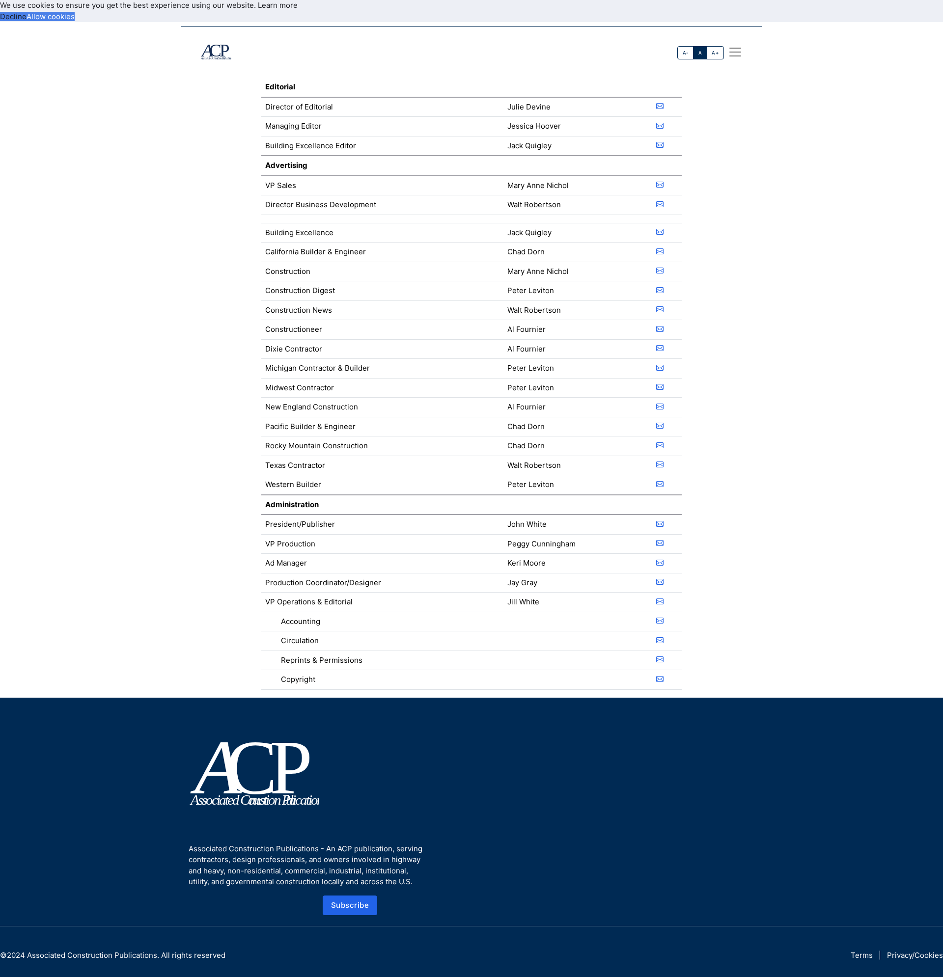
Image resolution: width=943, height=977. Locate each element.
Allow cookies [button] (51, 16)
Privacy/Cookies (915, 955)
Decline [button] (13, 16)
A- (686, 52)
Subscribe (350, 905)
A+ (715, 52)
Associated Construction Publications (92, 955)
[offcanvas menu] (735, 52)
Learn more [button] (278, 5)
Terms (862, 955)
